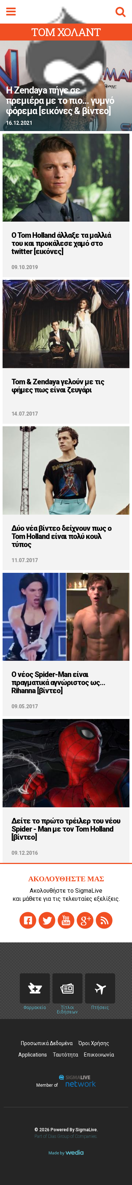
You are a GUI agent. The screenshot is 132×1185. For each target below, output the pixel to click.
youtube (66, 920)
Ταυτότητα (65, 1055)
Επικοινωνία (99, 1055)
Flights (100, 988)
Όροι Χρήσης (93, 1043)
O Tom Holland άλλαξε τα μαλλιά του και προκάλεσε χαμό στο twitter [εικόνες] (61, 243)
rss (104, 920)
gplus (85, 920)
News (67, 988)
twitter (46, 920)
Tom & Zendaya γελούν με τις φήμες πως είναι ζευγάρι (57, 385)
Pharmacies (35, 988)
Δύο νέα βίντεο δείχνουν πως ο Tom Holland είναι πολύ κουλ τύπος (61, 536)
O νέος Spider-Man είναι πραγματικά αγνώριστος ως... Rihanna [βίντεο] (58, 682)
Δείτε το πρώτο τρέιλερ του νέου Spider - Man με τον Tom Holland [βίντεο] (65, 829)
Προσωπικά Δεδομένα (47, 1043)
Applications (32, 1055)
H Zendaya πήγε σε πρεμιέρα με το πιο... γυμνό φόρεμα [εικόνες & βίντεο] (60, 100)
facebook (27, 920)
